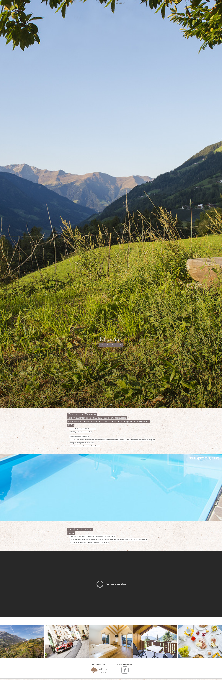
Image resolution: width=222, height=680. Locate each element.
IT (7, 2)
